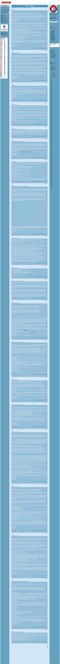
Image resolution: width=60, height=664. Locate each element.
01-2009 (51, 168)
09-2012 (51, 131)
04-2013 (51, 125)
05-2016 (51, 94)
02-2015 (51, 107)
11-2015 (51, 99)
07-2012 (51, 133)
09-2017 (51, 81)
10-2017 (51, 80)
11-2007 (51, 180)
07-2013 (51, 123)
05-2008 (51, 175)
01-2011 (51, 148)
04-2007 (51, 186)
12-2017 (51, 78)
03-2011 (51, 146)
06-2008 (51, 174)
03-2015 (51, 106)
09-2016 (51, 91)
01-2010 (51, 158)
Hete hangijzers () (53, 36)
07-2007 (51, 183)
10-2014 (51, 110)
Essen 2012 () (53, 33)
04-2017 (51, 85)
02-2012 (51, 137)
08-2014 (51, 112)
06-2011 (51, 144)
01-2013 (51, 128)
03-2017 (51, 86)
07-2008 (51, 173)
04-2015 (51, 105)
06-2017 (51, 83)
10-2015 (51, 100)
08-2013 (51, 122)
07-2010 (51, 153)
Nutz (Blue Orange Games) (53, 69)
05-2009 (51, 165)
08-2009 (51, 162)
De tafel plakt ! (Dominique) (53, 54)
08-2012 (51, 132)
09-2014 (51, 111)
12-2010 (51, 149)
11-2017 (51, 79)
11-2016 (51, 89)
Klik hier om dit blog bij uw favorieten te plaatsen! (53, 74)
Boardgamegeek (52, 53)
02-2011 (51, 147)
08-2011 (51, 142)
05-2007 (51, 185)
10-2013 (51, 120)
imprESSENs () (53, 37)
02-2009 (51, 167)
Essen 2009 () (52, 31)
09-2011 (51, 141)
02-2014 (51, 117)
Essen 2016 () (52, 35)
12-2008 (51, 169)
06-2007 (51, 184)
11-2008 (51, 170)
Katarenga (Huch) (52, 70)
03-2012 (51, 136)
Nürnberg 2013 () (53, 38)
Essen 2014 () (52, 34)
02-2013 (51, 127)
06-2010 (51, 154)
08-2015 (51, 102)
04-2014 (51, 115)
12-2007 (51, 179)
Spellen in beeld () (53, 39)
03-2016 (51, 96)
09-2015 (51, 101)
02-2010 (51, 157)
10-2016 (51, 90)
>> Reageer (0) (45, 50)
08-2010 (51, 152)
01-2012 (51, 138)
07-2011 (51, 143)
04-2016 (51, 95)
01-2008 (51, 178)
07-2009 (51, 163)
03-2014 (51, 116)
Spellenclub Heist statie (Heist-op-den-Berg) (53, 57)
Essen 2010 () (52, 32)
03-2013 (51, 126)
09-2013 (51, 121)
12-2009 (51, 159)
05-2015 (51, 104)
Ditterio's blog (52, 51)
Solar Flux (51, 66)
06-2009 (51, 164)
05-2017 (51, 84)
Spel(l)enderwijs (52, 52)
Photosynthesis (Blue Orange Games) (52, 68)
